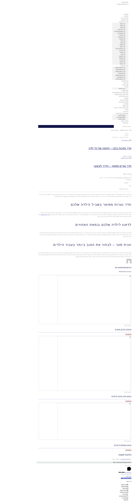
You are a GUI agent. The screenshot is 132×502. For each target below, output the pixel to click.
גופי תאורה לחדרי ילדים (121, 107)
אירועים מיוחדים (123, 96)
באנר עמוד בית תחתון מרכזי (120, 92)
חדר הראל (122, 23)
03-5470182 (125, 2)
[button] (126, 478)
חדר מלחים (122, 35)
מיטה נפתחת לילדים (122, 445)
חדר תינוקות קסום (120, 69)
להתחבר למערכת (125, 459)
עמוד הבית (125, 84)
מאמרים (126, 104)
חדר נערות (122, 52)
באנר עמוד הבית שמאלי (121, 94)
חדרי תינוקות (124, 65)
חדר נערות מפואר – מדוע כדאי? (120, 137)
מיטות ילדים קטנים (123, 329)
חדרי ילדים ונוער (123, 22)
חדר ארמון (122, 63)
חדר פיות (123, 40)
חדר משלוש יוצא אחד (119, 31)
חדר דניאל (122, 46)
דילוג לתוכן (128, 476)
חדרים (126, 86)
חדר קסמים (122, 58)
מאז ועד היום (124, 18)
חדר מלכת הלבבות (120, 48)
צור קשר (125, 83)
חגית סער (125, 123)
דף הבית (125, 111)
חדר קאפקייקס (121, 33)
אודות (126, 109)
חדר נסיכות (122, 39)
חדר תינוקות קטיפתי (120, 67)
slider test (125, 105)
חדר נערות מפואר (123, 189)
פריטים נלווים (121, 119)
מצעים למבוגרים (123, 102)
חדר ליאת (122, 27)
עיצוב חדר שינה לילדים (121, 396)
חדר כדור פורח (121, 29)
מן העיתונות (125, 81)
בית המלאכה (124, 20)
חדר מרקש (122, 61)
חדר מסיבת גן (121, 37)
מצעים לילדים (124, 100)
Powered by (128, 472)
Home (126, 133)
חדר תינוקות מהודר (120, 79)
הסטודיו (126, 16)
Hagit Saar (125, 90)
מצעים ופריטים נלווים (122, 113)
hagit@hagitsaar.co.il (122, 4)
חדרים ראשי (124, 121)
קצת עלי (126, 14)
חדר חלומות (122, 56)
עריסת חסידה (121, 73)
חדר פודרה (122, 60)
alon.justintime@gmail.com (122, 177)
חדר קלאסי (122, 44)
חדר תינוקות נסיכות (120, 71)
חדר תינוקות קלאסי (120, 75)
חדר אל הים (122, 50)
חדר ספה (122, 42)
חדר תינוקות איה (121, 77)
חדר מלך (123, 54)
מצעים (126, 98)
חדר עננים (122, 25)
